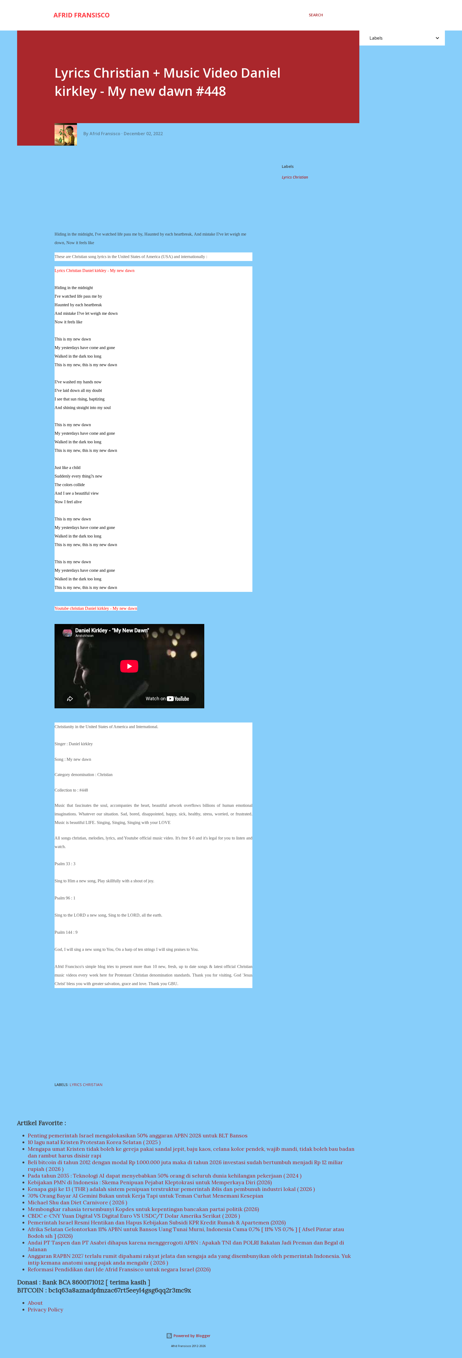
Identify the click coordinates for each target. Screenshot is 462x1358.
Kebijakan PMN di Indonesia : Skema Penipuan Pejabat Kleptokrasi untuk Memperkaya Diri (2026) (150, 1182)
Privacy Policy (45, 1309)
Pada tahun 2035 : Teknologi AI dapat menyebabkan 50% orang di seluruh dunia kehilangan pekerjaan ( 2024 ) (165, 1175)
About (35, 1302)
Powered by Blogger (191, 1335)
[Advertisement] (155, 188)
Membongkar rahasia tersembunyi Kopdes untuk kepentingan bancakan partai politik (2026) (143, 1209)
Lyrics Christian (295, 177)
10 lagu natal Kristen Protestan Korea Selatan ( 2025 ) (94, 1142)
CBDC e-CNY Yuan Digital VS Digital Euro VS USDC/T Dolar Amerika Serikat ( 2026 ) (134, 1215)
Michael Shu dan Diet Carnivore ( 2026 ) (77, 1202)
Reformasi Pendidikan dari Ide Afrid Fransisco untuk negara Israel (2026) (119, 1269)
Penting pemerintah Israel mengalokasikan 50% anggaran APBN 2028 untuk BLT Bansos (138, 1135)
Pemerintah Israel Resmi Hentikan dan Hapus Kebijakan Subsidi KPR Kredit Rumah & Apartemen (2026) (157, 1222)
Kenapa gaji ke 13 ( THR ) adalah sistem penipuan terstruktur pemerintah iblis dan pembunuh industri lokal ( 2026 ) (171, 1189)
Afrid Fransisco (81, 14)
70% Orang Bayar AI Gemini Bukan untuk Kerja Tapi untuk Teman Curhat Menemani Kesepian (145, 1195)
